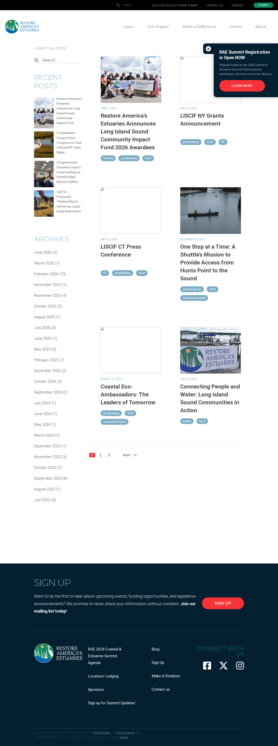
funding (108, 158)
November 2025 (47, 295)
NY (223, 141)
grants (187, 421)
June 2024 (43, 414)
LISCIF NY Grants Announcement (202, 119)
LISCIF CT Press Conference (121, 250)
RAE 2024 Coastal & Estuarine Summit (104, 652)
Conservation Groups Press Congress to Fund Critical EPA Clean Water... (69, 142)
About (261, 26)
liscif (148, 158)
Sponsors (96, 689)
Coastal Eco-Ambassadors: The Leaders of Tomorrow (128, 394)
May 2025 (42, 349)
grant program (192, 289)
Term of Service (125, 732)
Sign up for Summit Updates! (111, 703)
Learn (129, 26)
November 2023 (47, 457)
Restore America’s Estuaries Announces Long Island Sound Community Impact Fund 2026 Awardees (128, 131)
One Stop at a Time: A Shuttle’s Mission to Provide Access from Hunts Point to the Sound (207, 262)
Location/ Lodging (103, 676)
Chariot (123, 737)
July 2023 (42, 500)
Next (126, 455)
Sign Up (158, 662)
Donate (263, 5)
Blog (155, 649)
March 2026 (44, 263)
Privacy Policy (101, 732)
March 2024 (44, 435)
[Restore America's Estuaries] (22, 27)
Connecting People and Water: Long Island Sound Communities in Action (210, 398)
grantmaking (129, 158)
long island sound (194, 297)
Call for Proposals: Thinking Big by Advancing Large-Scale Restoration (69, 201)
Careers (237, 5)
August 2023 (44, 489)
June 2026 (43, 252)
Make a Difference (199, 26)
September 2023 (48, 478)
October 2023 (45, 467)
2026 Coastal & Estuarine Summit (175, 5)
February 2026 (46, 274)
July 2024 (42, 403)
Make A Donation (166, 676)
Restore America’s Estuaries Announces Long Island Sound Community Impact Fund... (69, 111)
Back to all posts (51, 48)
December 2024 (47, 370)
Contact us (215, 5)
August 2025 (44, 317)
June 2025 (43, 338)
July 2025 (42, 327)
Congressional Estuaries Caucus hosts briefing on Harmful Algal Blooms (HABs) (69, 172)
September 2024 (48, 392)
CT (104, 272)
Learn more (242, 86)
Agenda (94, 662)
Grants (236, 26)
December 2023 (47, 446)
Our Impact (158, 26)
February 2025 (46, 360)
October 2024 (45, 381)
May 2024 (42, 424)
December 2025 (47, 284)
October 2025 (45, 306)
